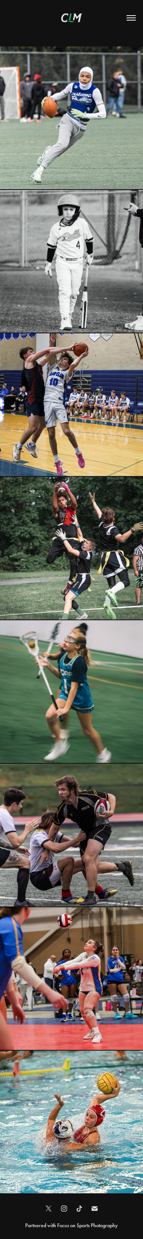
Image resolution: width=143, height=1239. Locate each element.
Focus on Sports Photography (87, 1225)
